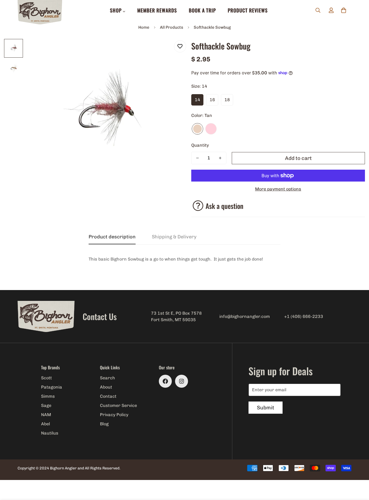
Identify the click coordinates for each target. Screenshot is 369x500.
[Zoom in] (166, 50)
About (106, 387)
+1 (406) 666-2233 (303, 316)
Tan (197, 128)
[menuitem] (117, 10)
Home (143, 27)
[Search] (318, 10)
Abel (45, 423)
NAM (46, 414)
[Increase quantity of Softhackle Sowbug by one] (220, 158)
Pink (211, 128)
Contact (108, 396)
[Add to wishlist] (180, 46)
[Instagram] (181, 381)
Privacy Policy (114, 414)
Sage (46, 405)
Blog (104, 423)
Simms (48, 396)
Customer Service (118, 405)
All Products (171, 27)
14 (197, 99)
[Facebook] (165, 381)
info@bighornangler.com (244, 316)
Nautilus (49, 433)
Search (107, 377)
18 (227, 99)
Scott (46, 377)
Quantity (200, 145)
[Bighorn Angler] (40, 12)
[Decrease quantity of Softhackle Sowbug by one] (197, 158)
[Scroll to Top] (358, 470)
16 (212, 99)
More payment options (278, 189)
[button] (343, 10)
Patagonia (51, 387)
